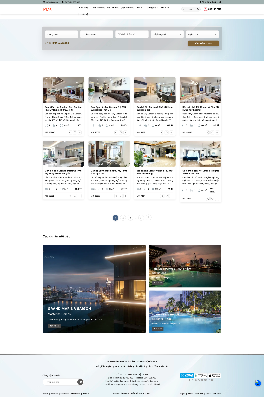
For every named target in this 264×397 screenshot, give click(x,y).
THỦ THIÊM (217, 394)
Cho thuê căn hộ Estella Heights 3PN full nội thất (200, 172)
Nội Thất (97, 7)
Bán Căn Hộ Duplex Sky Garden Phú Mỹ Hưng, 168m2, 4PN (63, 108)
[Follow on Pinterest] (213, 2)
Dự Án (139, 7)
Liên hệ (84, 14)
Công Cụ (151, 7)
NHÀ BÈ (190, 394)
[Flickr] (217, 2)
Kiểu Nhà (111, 7)
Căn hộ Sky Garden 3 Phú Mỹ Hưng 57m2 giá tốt (109, 172)
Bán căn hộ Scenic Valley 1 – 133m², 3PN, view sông (155, 172)
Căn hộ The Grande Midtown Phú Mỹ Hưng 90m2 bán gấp (63, 172)
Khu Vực (83, 7)
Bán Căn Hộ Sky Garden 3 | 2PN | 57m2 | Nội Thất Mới (109, 108)
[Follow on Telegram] (220, 2)
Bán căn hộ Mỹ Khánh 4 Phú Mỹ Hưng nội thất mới (200, 108)
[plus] (80, 132)
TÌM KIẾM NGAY (203, 43)
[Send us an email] (208, 2)
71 (141, 217)
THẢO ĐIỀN (199, 394)
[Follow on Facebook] (200, 2)
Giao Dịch (126, 7)
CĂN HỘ (45, 394)
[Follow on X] (205, 2)
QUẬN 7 (182, 394)
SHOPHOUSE (75, 394)
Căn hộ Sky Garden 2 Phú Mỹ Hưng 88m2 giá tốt (155, 108)
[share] (70, 132)
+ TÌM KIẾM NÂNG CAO (57, 43)
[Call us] (210, 2)
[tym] (75, 132)
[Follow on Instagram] (203, 2)
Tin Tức (165, 7)
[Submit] (198, 9)
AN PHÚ (208, 394)
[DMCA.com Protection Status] (187, 375)
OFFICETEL (54, 394)
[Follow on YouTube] (215, 2)
